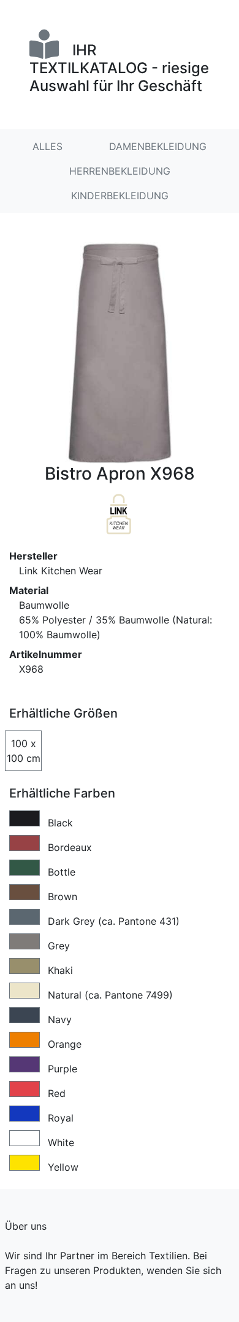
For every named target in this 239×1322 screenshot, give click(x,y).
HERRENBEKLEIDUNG (119, 171)
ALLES (47, 146)
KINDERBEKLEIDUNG (120, 195)
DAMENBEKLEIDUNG (158, 146)
